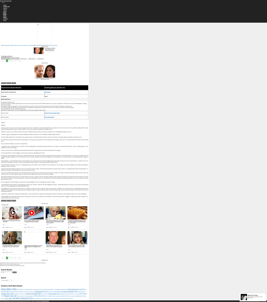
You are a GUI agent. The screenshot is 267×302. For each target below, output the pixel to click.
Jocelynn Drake (81, 291)
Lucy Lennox (76, 293)
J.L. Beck (26, 291)
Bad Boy (12, 45)
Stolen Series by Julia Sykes (51, 45)
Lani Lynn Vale (33, 293)
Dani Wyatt (44, 289)
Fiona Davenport (75, 289)
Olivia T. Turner (48, 296)
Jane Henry (32, 291)
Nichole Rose (39, 296)
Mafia (4, 16)
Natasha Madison (29, 296)
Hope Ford (19, 291)
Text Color (3, 83)
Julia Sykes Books (49, 117)
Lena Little (54, 294)
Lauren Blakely (44, 293)
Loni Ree (63, 293)
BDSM (15, 45)
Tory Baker (56, 298)
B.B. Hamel (20, 289)
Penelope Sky (65, 296)
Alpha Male (6, 45)
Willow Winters (69, 298)
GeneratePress (45, 301)
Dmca (4, 20)
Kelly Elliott (23, 293)
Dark (4, 12)
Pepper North (72, 296)
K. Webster (17, 293)
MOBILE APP (6, 6)
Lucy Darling (70, 293)
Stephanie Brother (47, 298)
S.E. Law (11, 298)
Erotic (4, 17)
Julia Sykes (39, 45)
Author (5, 8)
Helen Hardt (12, 291)
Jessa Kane (59, 291)
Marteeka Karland (21, 296)
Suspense (30, 45)
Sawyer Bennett (37, 298)
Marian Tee (10, 296)
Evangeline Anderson (61, 289)
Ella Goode (51, 289)
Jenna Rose (51, 291)
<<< (2, 60)
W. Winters (62, 298)
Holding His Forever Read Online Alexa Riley (10, 264)
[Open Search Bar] (3, 22)
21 (15, 60)
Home (5, 5)
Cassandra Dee (36, 289)
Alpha (4, 14)
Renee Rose (80, 296)
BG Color (9, 83)
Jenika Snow (41, 291)
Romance (26, 45)
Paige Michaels (56, 296)
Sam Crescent (24, 298)
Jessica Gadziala (70, 291)
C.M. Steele (28, 289)
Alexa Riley (9, 289)
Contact (5, 19)
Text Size (14, 83)
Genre (5, 9)
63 (19, 60)
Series (5, 11)
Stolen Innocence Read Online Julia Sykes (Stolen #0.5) (12, 265)
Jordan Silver (7, 294)
